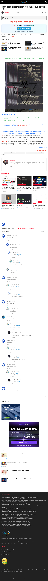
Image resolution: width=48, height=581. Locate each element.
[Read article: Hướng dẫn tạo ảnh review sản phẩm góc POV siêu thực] (4, 471)
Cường (20, 262)
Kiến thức (20, 203)
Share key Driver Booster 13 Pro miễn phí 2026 (16, 498)
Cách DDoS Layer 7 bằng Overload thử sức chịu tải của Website (18, 521)
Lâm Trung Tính (15, 332)
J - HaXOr (19, 254)
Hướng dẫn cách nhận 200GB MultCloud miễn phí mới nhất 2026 (18, 525)
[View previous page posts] (23, 54)
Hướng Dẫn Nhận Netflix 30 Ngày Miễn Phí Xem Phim (19, 517)
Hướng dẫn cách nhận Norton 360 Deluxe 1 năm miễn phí (19, 504)
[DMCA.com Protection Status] (4, 561)
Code (35, 203)
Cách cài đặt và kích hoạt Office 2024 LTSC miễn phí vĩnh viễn (18, 520)
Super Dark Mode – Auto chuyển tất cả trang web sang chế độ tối (21, 518)
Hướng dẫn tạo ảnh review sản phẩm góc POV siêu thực (18, 470)
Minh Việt (9, 235)
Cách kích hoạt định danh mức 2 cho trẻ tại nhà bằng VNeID (18, 453)
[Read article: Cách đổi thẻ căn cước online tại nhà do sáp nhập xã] (4, 463)
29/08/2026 (4, 466)
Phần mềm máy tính (6, 203)
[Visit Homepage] (24, 2)
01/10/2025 (35, 190)
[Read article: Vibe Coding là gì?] (24, 199)
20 (45, 12)
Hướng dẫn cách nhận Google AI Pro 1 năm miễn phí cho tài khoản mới (22, 514)
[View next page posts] (25, 54)
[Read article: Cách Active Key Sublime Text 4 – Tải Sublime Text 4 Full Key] (28, 49)
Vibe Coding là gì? (21, 205)
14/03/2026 (10, 44)
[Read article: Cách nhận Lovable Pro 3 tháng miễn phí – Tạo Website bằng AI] (28, 43)
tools (3, 154)
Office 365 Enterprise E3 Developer (18, 152)
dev (8, 152)
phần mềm (28, 152)
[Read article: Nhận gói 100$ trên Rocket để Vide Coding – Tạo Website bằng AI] (4, 43)
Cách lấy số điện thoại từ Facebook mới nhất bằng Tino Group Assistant (32, 500)
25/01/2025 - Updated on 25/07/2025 (39, 208)
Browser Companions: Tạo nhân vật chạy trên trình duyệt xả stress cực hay (22, 478)
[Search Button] (45, 2)
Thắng (18, 294)
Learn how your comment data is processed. (26, 228)
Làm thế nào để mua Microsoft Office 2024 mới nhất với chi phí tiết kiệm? (23, 510)
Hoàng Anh (9, 316)
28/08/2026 (4, 474)
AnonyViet (7, 12)
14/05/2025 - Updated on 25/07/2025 (23, 207)
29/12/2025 (33, 44)
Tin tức (17, 12)
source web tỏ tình (40, 152)
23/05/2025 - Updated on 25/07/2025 (8, 208)
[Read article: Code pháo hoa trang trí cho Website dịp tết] (40, 199)
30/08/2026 (4, 458)
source (33, 152)
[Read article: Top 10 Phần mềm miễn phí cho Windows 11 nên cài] (4, 49)
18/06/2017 (13, 12)
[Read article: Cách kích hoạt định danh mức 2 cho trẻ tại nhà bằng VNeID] (4, 455)
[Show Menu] (2, 2)
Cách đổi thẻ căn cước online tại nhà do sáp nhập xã (17, 462)
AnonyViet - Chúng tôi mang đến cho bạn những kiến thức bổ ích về (15, 578)
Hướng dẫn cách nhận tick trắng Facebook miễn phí (18, 503)
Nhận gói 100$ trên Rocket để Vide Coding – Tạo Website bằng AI (9, 189)
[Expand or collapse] (45, 18)
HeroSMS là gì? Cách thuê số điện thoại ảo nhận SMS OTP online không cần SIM (22, 497)
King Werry (18, 349)
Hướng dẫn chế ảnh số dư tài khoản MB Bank (17, 501)
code (5, 152)
